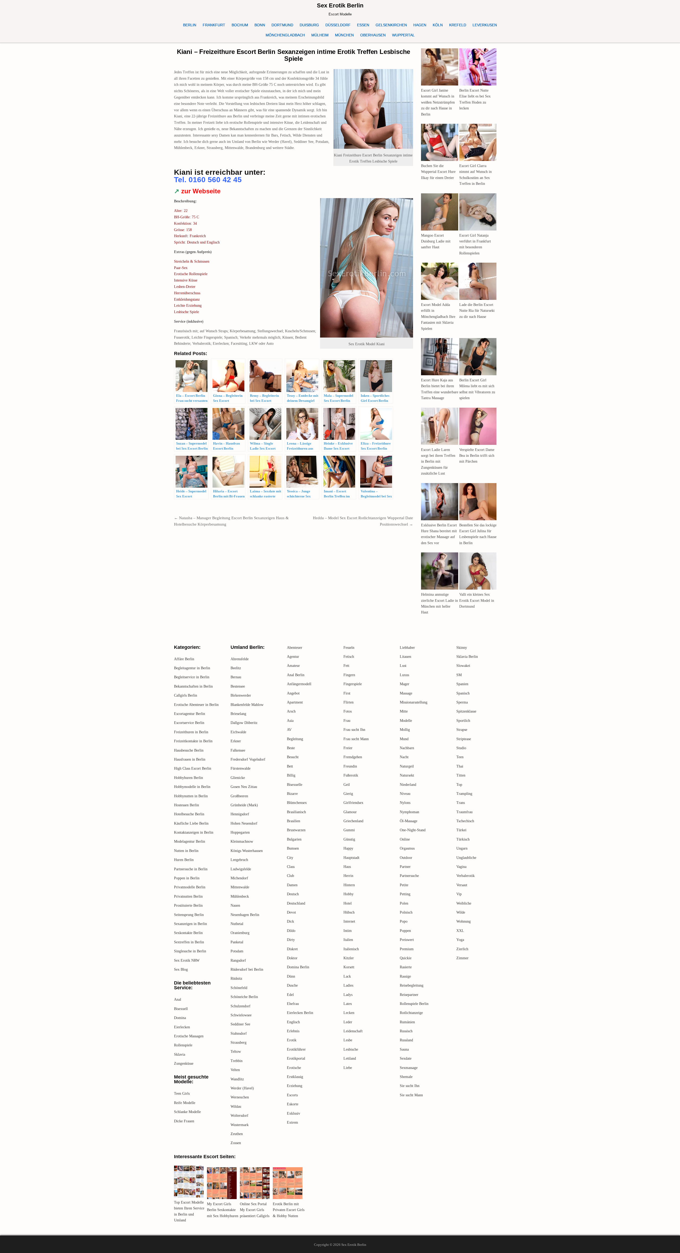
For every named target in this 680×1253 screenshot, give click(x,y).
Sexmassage (409, 1068)
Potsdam (237, 951)
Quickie (405, 958)
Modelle (406, 721)
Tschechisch (465, 821)
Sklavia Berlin (467, 657)
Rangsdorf (238, 960)
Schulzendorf (240, 1006)
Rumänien (407, 1022)
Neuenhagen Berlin (245, 915)
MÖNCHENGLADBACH (285, 35)
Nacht (404, 757)
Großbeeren (239, 796)
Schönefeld (239, 988)
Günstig (349, 839)
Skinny (461, 648)
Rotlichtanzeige (411, 1013)
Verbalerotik (465, 876)
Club (290, 876)
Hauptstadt (351, 858)
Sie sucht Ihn (409, 1086)
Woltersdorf (239, 1116)
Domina (180, 1018)
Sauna (404, 1049)
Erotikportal (296, 1058)
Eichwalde (238, 732)
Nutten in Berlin (186, 851)
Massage (406, 693)
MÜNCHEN (344, 35)
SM (459, 675)
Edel (290, 995)
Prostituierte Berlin (188, 905)
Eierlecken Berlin (300, 1013)
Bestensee (238, 686)
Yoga (460, 940)
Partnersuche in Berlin (190, 869)
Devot (291, 912)
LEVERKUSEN (485, 25)
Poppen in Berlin (186, 878)
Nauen (235, 905)
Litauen (405, 657)
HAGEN (419, 25)
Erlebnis (293, 1031)
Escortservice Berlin (189, 723)
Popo (403, 921)
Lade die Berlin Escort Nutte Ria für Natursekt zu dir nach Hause (477, 311)
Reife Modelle (184, 1103)
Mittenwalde (240, 887)
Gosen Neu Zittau (244, 787)
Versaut (461, 885)
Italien (348, 940)
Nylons (405, 803)
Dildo (291, 931)
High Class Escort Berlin (192, 768)
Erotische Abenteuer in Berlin (196, 705)
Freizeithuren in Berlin (191, 732)
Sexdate (405, 1058)
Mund (404, 739)
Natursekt (407, 775)
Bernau (236, 677)
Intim (347, 931)
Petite (404, 885)
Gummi (349, 830)
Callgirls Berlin (185, 695)
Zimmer (462, 958)
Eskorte (292, 1104)
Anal (177, 999)
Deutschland (296, 903)
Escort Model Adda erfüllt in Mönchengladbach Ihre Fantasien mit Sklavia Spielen (438, 317)
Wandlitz (237, 1079)
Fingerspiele (352, 684)
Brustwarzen (296, 830)
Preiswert (407, 940)
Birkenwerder (241, 695)
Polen (404, 903)
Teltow (236, 1052)
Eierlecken (182, 1027)
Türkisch (463, 839)
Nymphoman (409, 812)
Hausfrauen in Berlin (189, 759)
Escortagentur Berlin (189, 714)
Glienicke (238, 778)
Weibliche (463, 903)
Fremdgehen (352, 757)
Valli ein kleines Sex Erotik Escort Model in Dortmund (476, 600)
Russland (406, 1040)
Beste (291, 748)
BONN (259, 25)
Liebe (347, 1068)
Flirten (348, 702)
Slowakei (463, 666)
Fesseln (348, 648)
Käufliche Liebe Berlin (191, 823)
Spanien (462, 684)
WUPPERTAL (403, 35)
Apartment (295, 702)
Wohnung (463, 921)
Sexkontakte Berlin (188, 933)
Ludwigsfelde (241, 869)
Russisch (406, 1031)
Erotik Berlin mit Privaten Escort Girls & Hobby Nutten (288, 1210)
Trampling (464, 794)
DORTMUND (282, 25)
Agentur (293, 657)
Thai (459, 766)
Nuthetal (237, 924)
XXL (460, 931)
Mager (404, 684)
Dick (290, 921)
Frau (346, 721)
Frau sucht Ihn (354, 730)
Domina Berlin (298, 967)
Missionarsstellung (413, 702)
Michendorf (239, 878)
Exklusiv (293, 1113)
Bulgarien (294, 839)
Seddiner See (240, 1024)
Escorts (292, 1095)
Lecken (348, 1013)
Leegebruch (239, 860)
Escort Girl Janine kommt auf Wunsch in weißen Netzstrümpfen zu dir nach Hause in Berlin (438, 102)
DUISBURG (309, 25)
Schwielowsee (241, 1015)
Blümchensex (297, 803)
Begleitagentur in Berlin (192, 668)
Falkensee (238, 750)
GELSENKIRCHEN (391, 25)
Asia (290, 721)
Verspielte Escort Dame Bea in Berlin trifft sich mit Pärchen (476, 456)
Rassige (405, 976)
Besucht (293, 757)
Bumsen (293, 848)
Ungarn (462, 848)
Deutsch (293, 894)
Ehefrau (293, 1004)
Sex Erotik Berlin (340, 5)
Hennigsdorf (240, 814)
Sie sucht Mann (411, 1095)
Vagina (461, 867)
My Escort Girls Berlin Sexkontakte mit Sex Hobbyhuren (222, 1210)
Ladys (347, 995)
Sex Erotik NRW (186, 960)
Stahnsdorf (239, 1033)
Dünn (291, 976)
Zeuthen (237, 1134)
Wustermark (240, 1125)
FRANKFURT (214, 25)
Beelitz (236, 668)
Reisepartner (409, 995)
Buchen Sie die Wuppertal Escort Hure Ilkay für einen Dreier (438, 172)
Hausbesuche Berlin (188, 750)
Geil (346, 785)
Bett (290, 766)
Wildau (236, 1107)
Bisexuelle (294, 785)
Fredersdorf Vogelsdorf (248, 759)
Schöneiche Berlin (244, 997)
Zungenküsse (183, 1064)
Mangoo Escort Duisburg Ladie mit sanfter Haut (435, 241)
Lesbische (350, 1049)
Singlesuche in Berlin (190, 951)
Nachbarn (407, 748)
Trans (460, 803)
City (290, 858)
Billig (291, 775)
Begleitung (295, 739)
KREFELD (457, 25)
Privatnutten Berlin (188, 896)
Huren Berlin (184, 860)
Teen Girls (182, 1094)
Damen (292, 885)
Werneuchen (240, 1097)
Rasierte (406, 967)
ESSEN (363, 25)
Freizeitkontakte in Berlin (193, 741)
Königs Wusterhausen (247, 851)
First (346, 693)
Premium (407, 949)
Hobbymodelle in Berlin (192, 787)
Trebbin (237, 1061)
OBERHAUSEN (373, 35)
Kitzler (348, 958)
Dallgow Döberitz (244, 723)
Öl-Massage (408, 821)
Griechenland (353, 821)
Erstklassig (295, 1077)
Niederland (408, 785)
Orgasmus (407, 848)
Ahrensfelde (240, 659)
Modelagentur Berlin (189, 841)
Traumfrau (464, 812)
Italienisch (351, 949)
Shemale (406, 1077)
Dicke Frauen (184, 1121)
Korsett (348, 967)
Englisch (293, 1022)
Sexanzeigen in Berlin (190, 924)
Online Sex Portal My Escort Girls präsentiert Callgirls (254, 1210)
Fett (346, 666)
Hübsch (349, 912)
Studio (461, 748)
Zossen (236, 1143)
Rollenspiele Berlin (414, 1004)
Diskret (292, 949)
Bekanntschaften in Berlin (193, 686)
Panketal (237, 942)
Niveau (405, 794)
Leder (347, 1022)
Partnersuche (409, 876)
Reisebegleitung (411, 985)
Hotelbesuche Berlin (189, 814)
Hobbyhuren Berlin (188, 778)
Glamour (350, 812)
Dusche (292, 985)
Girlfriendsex (353, 803)
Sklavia (179, 1054)
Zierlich (462, 949)
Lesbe (347, 1040)
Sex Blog (181, 969)
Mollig (405, 730)
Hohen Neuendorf (244, 823)
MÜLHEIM (320, 35)
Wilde (460, 912)
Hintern (349, 885)
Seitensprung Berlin (189, 915)
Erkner (236, 741)
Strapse (461, 730)
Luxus (404, 675)
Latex (347, 1004)
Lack (347, 976)
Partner (405, 867)
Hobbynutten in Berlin (191, 796)
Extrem (292, 1122)
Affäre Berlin (184, 659)
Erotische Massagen (188, 1036)
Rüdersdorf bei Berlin (247, 969)
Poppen (405, 931)
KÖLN (438, 25)
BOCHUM (240, 25)
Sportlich (463, 721)
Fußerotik (350, 775)
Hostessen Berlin (186, 805)
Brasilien (293, 821)
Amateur (293, 666)
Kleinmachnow (242, 841)
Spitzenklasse (466, 711)
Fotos (347, 711)
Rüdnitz (236, 979)
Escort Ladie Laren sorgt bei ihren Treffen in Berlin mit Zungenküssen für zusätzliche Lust (438, 462)
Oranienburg (240, 933)
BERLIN (189, 25)
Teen (460, 757)
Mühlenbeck (240, 896)
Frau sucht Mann (356, 739)
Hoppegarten (240, 832)
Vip (459, 894)
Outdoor (406, 858)
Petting (405, 894)
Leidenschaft (353, 1031)
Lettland (349, 1058)
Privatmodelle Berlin (189, 887)
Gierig (348, 794)
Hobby (348, 894)
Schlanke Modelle (187, 1112)
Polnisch (406, 912)
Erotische (294, 1068)
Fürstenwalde (240, 768)
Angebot (293, 693)
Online (405, 839)
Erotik (291, 1040)
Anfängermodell (299, 684)
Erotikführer (296, 1049)
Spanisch (463, 693)
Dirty (291, 940)
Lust (403, 666)
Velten (235, 1070)
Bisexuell (181, 1009)
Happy (348, 848)
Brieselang (238, 714)
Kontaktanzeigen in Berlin (193, 832)
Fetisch (348, 657)
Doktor (292, 958)
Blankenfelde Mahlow (247, 705)
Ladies (348, 985)
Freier (347, 748)
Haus (347, 867)
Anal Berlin (295, 675)
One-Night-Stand (413, 830)
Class (291, 867)
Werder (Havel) (242, 1088)
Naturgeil (407, 766)
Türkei (461, 830)
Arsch (291, 711)
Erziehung (294, 1086)
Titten (460, 775)
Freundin (350, 766)
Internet (349, 921)
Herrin (348, 876)
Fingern (349, 675)
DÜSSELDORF (338, 25)
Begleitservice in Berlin (191, 677)
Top (459, 785)
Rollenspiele (183, 1045)
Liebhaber (407, 648)
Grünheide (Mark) (244, 805)
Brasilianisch (296, 812)
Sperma (462, 702)
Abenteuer (294, 648)
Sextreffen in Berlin (189, 942)
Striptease (463, 739)
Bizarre (292, 794)
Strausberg (238, 1043)
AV (289, 730)
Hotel (347, 903)
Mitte (404, 711)
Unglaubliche (466, 858)
